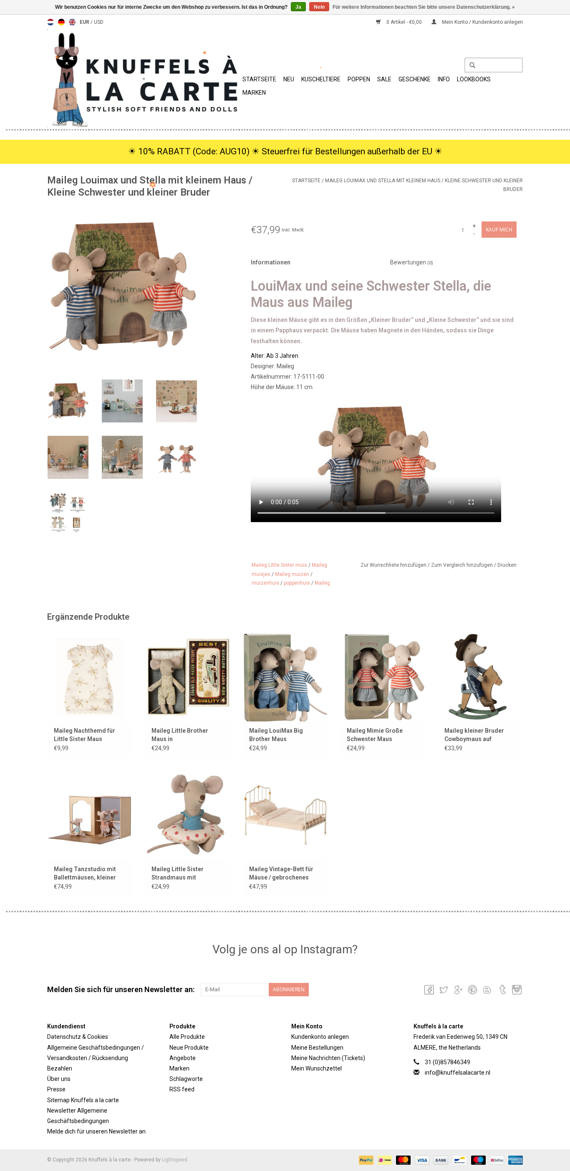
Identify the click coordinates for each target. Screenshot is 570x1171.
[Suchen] (469, 65)
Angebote (182, 1058)
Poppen (359, 79)
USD (98, 22)
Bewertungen (411, 262)
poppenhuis (297, 583)
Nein (319, 7)
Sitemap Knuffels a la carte (83, 1100)
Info (444, 79)
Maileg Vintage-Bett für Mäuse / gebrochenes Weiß (281, 874)
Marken (254, 92)
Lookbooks (474, 79)
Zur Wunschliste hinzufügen (394, 565)
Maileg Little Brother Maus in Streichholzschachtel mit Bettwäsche (186, 735)
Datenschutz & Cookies (77, 1036)
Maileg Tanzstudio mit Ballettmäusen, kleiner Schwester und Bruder (85, 874)
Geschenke (414, 79)
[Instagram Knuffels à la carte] (516, 989)
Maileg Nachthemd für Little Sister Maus (84, 734)
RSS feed (181, 1089)
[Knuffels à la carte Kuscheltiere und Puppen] (143, 79)
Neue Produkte (189, 1047)
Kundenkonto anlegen (320, 1036)
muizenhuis (265, 583)
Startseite (259, 79)
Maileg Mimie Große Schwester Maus (375, 734)
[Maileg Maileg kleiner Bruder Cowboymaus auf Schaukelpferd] (480, 676)
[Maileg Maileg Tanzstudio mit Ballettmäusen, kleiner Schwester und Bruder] (89, 815)
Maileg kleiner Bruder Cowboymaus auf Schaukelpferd (474, 735)
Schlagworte (186, 1079)
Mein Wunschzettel (316, 1068)
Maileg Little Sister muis (279, 565)
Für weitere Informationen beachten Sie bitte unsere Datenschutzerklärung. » (424, 7)
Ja (298, 7)
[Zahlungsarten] (365, 1160)
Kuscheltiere (320, 79)
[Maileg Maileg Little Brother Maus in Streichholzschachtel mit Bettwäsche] (187, 676)
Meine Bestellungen (317, 1047)
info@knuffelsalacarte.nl (457, 1072)
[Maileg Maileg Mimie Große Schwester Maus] (382, 676)
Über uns (59, 1079)
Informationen (270, 262)
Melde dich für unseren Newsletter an (96, 1131)
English (72, 22)
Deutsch (61, 22)
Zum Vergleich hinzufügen (462, 565)
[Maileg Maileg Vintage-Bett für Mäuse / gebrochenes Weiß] (285, 815)
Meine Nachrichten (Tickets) (328, 1058)
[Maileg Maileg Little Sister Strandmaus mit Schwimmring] (187, 815)
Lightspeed (174, 1160)
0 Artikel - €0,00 (404, 22)
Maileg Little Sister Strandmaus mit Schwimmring (177, 874)
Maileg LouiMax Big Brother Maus (276, 734)
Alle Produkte (187, 1036)
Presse (56, 1089)
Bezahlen (59, 1068)
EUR (85, 22)
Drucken (507, 565)
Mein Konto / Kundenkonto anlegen (482, 22)
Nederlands (50, 22)
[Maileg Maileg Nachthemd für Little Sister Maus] (89, 676)
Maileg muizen (292, 574)
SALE (384, 79)
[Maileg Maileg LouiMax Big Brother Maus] (285, 676)
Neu (288, 79)
